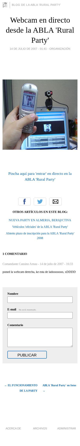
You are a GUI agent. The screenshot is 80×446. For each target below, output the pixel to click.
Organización (59, 48)
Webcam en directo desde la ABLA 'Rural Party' (40, 30)
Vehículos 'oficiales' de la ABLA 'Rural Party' (40, 226)
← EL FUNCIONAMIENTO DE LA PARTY (20, 388)
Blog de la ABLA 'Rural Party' (36, 4)
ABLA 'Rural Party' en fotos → (59, 388)
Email (55, 201)
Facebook (24, 201)
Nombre (12, 293)
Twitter (40, 201)
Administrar (66, 428)
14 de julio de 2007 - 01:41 (28, 48)
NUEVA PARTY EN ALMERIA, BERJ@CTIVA (40, 220)
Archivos (40, 428)
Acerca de (13, 428)
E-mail (21, 309)
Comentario (15, 325)
